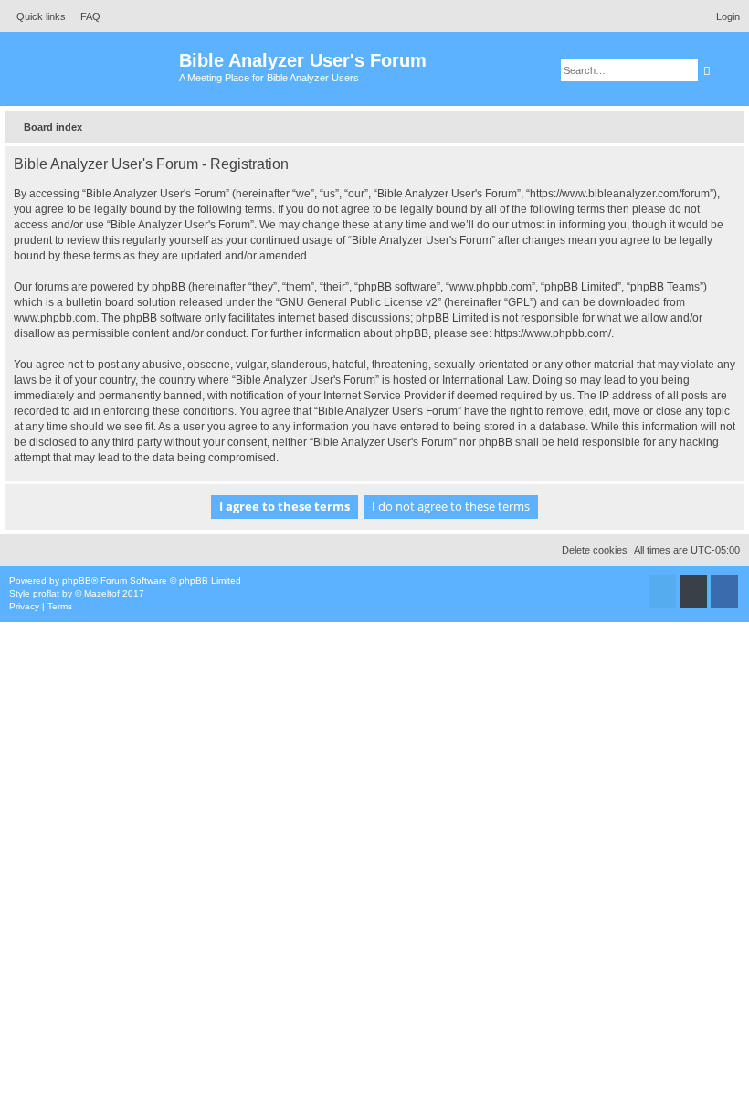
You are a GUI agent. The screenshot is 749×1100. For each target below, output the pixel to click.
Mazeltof (102, 593)
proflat (46, 593)
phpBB (76, 581)
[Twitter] (662, 591)
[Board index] (92, 69)
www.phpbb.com (55, 318)
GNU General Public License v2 (359, 302)
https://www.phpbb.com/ (552, 333)
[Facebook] (724, 591)
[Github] (693, 591)
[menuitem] (85, 16)
